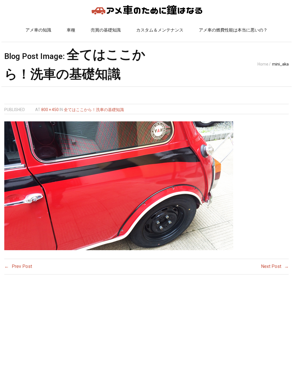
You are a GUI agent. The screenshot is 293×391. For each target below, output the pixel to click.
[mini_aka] (118, 185)
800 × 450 (50, 109)
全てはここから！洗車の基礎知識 (94, 109)
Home (263, 64)
